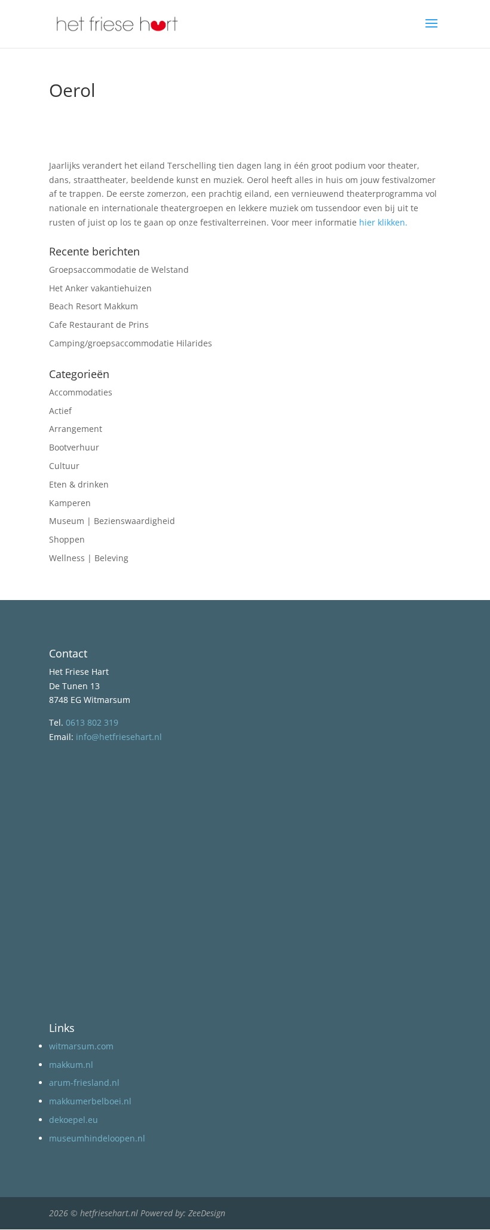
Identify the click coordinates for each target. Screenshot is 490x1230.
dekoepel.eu (73, 1119)
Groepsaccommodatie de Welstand (119, 269)
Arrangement (75, 428)
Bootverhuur (74, 447)
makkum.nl (71, 1064)
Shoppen (67, 539)
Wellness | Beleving (88, 558)
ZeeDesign (206, 1213)
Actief (60, 410)
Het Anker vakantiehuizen (100, 288)
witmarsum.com (81, 1046)
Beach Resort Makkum (93, 306)
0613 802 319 (92, 722)
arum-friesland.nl (84, 1082)
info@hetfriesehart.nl (119, 736)
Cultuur (64, 465)
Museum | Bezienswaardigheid (112, 520)
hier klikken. (383, 222)
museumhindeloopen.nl (97, 1138)
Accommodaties (80, 392)
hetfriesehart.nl (109, 1213)
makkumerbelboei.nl (90, 1101)
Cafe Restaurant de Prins (99, 324)
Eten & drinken (79, 484)
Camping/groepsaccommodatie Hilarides (130, 343)
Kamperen (70, 503)
